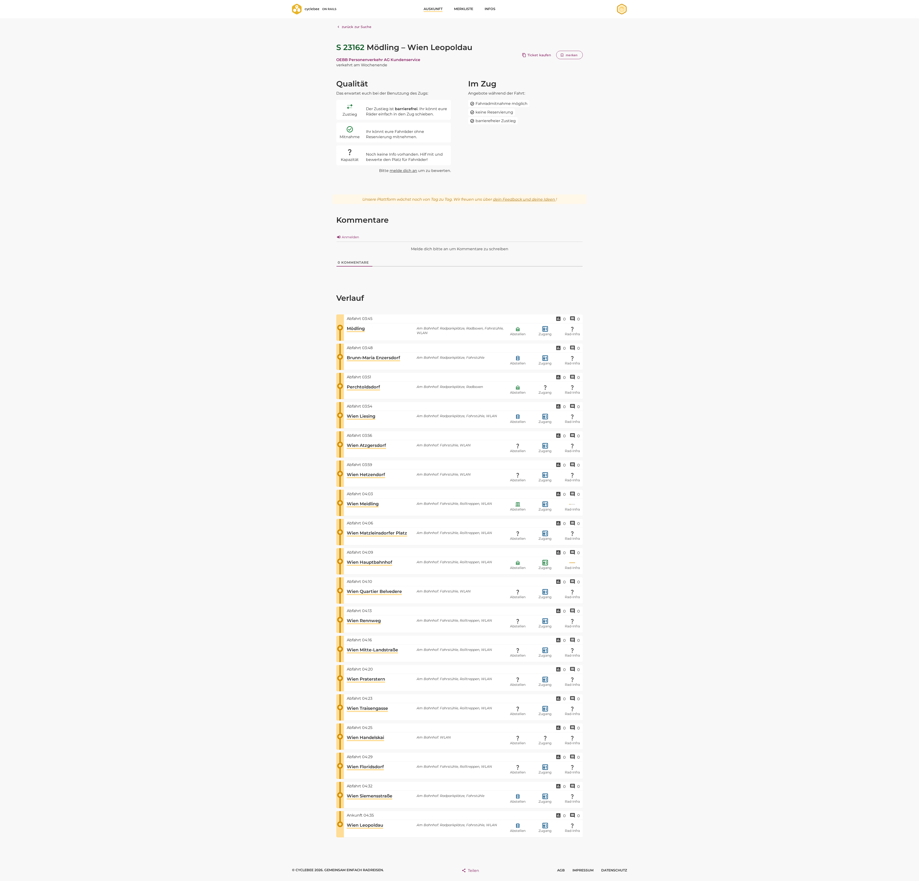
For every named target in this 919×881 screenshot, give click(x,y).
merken (571, 55)
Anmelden (350, 237)
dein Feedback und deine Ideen (524, 199)
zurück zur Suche (357, 27)
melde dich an (403, 170)
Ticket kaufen (539, 55)
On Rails (329, 9)
